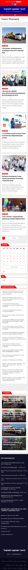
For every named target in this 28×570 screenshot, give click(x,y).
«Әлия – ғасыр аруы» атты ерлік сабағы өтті (11, 478)
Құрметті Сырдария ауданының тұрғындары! (11, 483)
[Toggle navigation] (15, 15)
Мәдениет (21, 565)
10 (4, 256)
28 (17, 261)
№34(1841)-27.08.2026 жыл (9, 360)
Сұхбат (9, 568)
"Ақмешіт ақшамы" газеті (14, 9)
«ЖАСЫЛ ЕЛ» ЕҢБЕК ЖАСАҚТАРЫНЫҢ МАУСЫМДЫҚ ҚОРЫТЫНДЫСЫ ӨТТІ (13, 93)
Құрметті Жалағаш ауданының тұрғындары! (12, 470)
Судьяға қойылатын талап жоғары (9, 475)
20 (14, 259)
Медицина (5, 568)
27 (14, 261)
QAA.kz (13, 55)
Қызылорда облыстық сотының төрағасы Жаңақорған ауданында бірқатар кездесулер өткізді (13, 299)
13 (14, 256)
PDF (3, 280)
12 (10, 256)
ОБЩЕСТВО (6, 396)
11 (7, 256)
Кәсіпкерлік (20, 568)
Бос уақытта (14, 568)
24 (4, 261)
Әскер (25, 568)
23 (24, 259)
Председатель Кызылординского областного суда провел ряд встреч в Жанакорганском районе (13, 293)
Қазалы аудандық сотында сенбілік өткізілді (13, 315)
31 (4, 264)
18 (7, 259)
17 (4, 259)
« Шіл (3, 271)
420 (14, 238)
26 (10, 261)
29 (20, 261)
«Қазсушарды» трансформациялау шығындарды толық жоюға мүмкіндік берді (12, 50)
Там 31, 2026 (6, 55)
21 (17, 259)
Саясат (13, 565)
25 (7, 261)
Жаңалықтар (5, 88)
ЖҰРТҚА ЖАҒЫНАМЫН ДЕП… (9, 467)
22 (20, 259)
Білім (25, 565)
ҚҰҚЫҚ (5, 410)
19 (10, 259)
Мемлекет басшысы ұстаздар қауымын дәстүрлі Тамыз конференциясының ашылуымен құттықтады (13, 379)
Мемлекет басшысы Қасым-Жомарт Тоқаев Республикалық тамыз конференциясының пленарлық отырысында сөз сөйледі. (12, 371)
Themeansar (24, 561)
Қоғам (17, 565)
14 (17, 256)
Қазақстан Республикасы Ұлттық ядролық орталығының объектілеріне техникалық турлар (12, 178)
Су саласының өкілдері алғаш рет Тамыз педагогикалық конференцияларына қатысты (13, 135)
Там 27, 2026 (6, 221)
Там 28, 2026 (6, 140)
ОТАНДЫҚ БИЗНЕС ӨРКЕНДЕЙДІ (10, 492)
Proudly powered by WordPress (7, 561)
